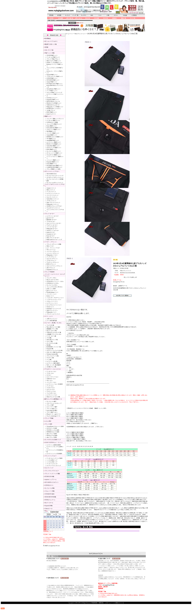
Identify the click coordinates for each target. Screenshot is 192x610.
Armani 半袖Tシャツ (51, 82)
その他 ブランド (50, 110)
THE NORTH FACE (51, 174)
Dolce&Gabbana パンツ (52, 292)
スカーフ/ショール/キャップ (54, 403)
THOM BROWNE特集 (50, 497)
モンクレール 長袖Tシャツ (53, 151)
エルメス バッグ (49, 468)
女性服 (46, 47)
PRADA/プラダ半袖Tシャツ (53, 103)
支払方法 (87, 18)
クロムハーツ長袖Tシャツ (53, 129)
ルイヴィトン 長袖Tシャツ (53, 142)
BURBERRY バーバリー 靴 (53, 347)
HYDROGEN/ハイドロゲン (53, 108)
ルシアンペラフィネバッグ (53, 465)
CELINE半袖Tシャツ (51, 55)
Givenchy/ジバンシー (51, 97)
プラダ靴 (48, 338)
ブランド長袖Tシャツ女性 (53, 169)
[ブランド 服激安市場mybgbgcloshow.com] (122, 296)
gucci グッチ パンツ (51, 290)
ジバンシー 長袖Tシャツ (53, 160)
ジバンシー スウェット (52, 253)
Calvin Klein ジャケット (52, 199)
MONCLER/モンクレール (53, 101)
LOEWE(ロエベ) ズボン (52, 283)
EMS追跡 (96, 18)
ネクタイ (48, 375)
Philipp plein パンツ (51, 312)
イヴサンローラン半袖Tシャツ (54, 76)
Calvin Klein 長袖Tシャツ (53, 146)
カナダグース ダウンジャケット (55, 177)
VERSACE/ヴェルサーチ (53, 105)
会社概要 (60, 18)
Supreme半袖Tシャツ (51, 74)
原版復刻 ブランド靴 (52, 329)
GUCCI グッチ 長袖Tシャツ (53, 147)
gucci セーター (50, 218)
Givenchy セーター (51, 234)
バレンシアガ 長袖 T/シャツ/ (54, 124)
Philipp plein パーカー (52, 255)
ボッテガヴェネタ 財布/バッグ (53, 439)
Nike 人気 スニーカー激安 (53, 327)
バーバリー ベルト (51, 382)
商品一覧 (123, 18)
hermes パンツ (50, 296)
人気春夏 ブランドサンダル (53, 334)
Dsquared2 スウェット (52, 269)
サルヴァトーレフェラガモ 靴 (54, 350)
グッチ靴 (48, 359)
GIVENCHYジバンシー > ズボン (55, 281)
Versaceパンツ (50, 306)
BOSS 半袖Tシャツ (51, 112)
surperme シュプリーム (50, 479)
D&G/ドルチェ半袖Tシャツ (53, 61)
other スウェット (50, 267)
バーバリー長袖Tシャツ (52, 133)
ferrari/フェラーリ (51, 114)
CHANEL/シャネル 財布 (52, 430)
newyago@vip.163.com (54, 545)
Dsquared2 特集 (48, 505)
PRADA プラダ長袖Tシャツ (53, 144)
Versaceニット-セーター (52, 230)
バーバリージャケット (52, 195)
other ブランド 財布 (51, 433)
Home (51, 18)
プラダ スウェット (51, 260)
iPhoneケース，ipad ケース (53, 414)
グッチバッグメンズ (51, 463)
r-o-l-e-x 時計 (48, 421)
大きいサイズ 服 (49, 50)
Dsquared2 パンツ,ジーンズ (53, 308)
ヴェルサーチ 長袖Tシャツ (53, 155)
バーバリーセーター (51, 227)
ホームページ (69, 33)
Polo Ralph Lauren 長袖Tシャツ (54, 165)
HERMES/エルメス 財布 (52, 432)
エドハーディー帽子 (51, 407)
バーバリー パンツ (51, 294)
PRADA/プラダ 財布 (51, 435)
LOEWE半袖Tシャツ (51, 78)
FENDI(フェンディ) (50, 500)
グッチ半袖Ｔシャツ (51, 90)
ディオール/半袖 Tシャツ (53, 57)
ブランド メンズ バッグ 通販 (52, 473)
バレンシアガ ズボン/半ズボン (54, 287)
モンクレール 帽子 (51, 401)
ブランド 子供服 (49, 418)
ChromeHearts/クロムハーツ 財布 (55, 426)
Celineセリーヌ (48, 508)
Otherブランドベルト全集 (53, 396)
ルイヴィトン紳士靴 (51, 361)
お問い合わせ (78, 18)
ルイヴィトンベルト (51, 395)
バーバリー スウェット (52, 251)
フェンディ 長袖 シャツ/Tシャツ (55, 118)
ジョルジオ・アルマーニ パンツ (55, 297)
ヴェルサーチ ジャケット (53, 208)
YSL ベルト (49, 380)
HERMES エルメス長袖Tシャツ (54, 136)
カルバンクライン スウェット (54, 266)
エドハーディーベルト (52, 377)
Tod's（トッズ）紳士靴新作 (53, 365)
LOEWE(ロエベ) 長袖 (52, 122)
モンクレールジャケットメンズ (54, 175)
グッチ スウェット (51, 257)
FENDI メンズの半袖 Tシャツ (54, 62)
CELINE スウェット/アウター (54, 206)
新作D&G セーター (51, 219)
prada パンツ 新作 (51, 288)
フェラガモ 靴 (50, 325)
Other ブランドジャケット (53, 202)
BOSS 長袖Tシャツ (51, 149)
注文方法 (105, 18)
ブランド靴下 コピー (52, 412)
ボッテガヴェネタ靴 (51, 343)
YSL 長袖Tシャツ (51, 138)
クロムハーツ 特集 (49, 491)
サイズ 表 (132, 18)
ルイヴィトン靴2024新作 (53, 363)
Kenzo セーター (50, 236)
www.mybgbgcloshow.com (54, 1)
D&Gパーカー (50, 246)
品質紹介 (114, 18)
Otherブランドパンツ (52, 310)
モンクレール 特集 (49, 488)
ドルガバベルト (50, 387)
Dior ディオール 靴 (51, 330)
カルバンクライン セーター (53, 223)
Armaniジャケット (51, 188)
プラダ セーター (50, 221)
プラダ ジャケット (51, 200)
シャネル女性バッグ (51, 460)
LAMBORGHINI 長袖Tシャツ (54, 167)
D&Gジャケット (50, 190)
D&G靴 (48, 345)
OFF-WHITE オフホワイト (52, 482)
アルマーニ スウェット (52, 262)
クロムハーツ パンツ (52, 301)
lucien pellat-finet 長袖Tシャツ (54, 127)
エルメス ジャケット (52, 197)
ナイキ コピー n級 (51, 336)
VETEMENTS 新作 (49, 494)
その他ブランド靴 (51, 366)
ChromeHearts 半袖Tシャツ (53, 89)
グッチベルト (50, 386)
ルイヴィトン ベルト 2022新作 (54, 384)
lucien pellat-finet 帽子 (51, 410)
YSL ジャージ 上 (50, 249)
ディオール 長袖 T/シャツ (53, 120)
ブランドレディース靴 (52, 356)
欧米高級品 (48, 38)
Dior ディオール (49, 502)
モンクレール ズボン (52, 285)
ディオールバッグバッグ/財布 (54, 458)
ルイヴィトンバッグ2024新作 (54, 453)
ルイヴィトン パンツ (52, 303)
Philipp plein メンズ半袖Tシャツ (54, 106)
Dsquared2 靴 (49, 348)
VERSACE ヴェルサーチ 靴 (53, 332)
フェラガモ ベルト (51, 393)
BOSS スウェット (51, 264)
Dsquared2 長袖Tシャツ (52, 162)
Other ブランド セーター (52, 237)
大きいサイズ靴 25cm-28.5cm (54, 352)
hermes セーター (50, 232)
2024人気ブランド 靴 (52, 339)
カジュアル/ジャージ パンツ (54, 305)
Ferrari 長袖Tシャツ (51, 163)
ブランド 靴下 (50, 405)
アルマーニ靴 (50, 357)
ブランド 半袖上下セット (53, 59)
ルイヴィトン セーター (52, 216)
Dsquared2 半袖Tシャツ (52, 99)
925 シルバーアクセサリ (51, 41)
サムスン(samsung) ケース (53, 416)
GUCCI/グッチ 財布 (51, 428)
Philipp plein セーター (52, 228)
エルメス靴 (49, 341)
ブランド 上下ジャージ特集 (53, 244)
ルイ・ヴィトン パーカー (53, 248)
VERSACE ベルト (51, 378)
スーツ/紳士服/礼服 (51, 320)
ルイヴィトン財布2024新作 (53, 445)
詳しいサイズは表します (130, 277)
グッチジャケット (51, 191)
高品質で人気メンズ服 (51, 44)
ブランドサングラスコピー (52, 470)
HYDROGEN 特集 (49, 476)
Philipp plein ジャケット (52, 204)
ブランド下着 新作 (49, 272)
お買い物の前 (69, 18)
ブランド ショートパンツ (53, 314)
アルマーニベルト (51, 391)
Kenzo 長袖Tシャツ (51, 126)
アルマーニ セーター (52, 225)
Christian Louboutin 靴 (52, 354)
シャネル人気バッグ (51, 462)
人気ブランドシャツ (51, 318)
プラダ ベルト (50, 373)
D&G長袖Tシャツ (51, 131)
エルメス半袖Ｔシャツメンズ (54, 92)
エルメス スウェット (52, 258)
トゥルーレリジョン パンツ (53, 299)
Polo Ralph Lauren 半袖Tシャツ (54, 83)
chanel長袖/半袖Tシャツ (52, 140)
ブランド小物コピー (51, 408)
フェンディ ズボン (51, 278)
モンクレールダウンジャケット (54, 182)
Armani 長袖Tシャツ (51, 135)
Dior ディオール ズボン (52, 279)
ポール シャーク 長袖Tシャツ (54, 153)
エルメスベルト (50, 389)
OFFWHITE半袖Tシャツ (52, 80)
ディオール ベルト (51, 371)
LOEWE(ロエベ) (49, 485)
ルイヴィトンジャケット (53, 193)
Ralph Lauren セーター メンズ (54, 239)
